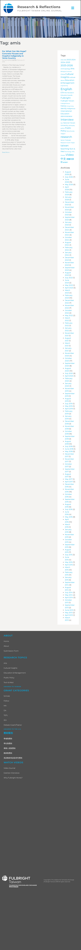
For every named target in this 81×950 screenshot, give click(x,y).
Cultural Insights (10, 668)
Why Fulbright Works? (13, 778)
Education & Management (15, 673)
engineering (64, 85)
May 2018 (69, 451)
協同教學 (65, 162)
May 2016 (69, 517)
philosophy (72, 125)
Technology (68, 151)
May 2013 (68, 613)
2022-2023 (63, 60)
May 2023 (69, 285)
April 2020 (69, 376)
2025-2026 (67, 65)
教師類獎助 (8, 753)
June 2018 (69, 449)
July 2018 (68, 446)
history (63, 106)
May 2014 (69, 595)
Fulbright (66, 98)
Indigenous (71, 108)
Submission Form (11, 651)
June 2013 (69, 610)
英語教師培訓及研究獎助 (13, 758)
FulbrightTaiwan (65, 103)
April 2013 (69, 615)
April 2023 (69, 288)
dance (63, 80)
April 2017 (69, 482)
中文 (63, 158)
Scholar (7, 696)
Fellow (6, 701)
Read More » (6, 152)
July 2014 (69, 592)
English (66, 89)
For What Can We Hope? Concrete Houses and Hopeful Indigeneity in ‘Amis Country (14, 54)
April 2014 (69, 597)
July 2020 (69, 373)
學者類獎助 (8, 739)
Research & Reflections (38, 7)
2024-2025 (65, 62)
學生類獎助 (8, 743)
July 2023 (69, 278)
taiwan (65, 145)
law (62, 123)
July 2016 (68, 509)
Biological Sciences (66, 71)
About (6, 646)
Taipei (73, 142)
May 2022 (69, 315)
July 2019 (68, 404)
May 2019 (69, 406)
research (66, 136)
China (63, 74)
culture (72, 77)
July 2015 (68, 555)
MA (5, 706)
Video (70, 154)
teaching (65, 149)
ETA (62, 93)
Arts (72, 68)
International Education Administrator (66, 113)
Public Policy (9, 678)
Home (6, 641)
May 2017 (68, 479)
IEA (5, 720)
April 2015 (69, 565)
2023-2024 (71, 60)
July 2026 (69, 177)
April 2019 (69, 409)
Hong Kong (70, 106)
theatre (63, 155)
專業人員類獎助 (10, 748)
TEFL (73, 151)
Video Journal (9, 768)
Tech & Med (8, 682)
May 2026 (69, 185)
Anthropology (65, 69)
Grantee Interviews (11, 773)
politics (63, 128)
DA (5, 711)
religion (63, 133)
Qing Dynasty (70, 131)
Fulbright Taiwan (67, 101)
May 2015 (68, 562)
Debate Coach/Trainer (13, 725)
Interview (67, 119)
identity (64, 108)
